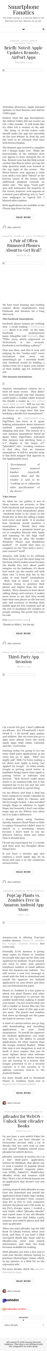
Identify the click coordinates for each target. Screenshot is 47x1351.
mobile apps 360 (22, 1112)
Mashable (32, 336)
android (19, 236)
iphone (39, 652)
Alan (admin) (14, 227)
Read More (23, 217)
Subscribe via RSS (16, 1309)
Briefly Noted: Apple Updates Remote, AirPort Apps (23, 52)
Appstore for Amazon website (19, 1084)
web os (38, 1112)
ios (32, 652)
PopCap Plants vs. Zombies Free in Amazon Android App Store (23, 902)
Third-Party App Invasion (23, 659)
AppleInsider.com (34, 418)
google (23, 652)
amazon (7, 236)
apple (25, 41)
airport (15, 41)
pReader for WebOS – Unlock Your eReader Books (23, 1120)
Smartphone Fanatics (23, 9)
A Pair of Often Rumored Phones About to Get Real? (23, 245)
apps (22, 43)
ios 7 (29, 43)
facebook (39, 236)
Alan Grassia (13, 1103)
